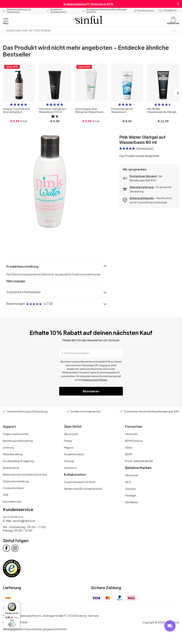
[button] (178, 3)
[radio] (11, 104)
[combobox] (87, 30)
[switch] (11, 624)
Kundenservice (146, 10)
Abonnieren (91, 391)
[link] (53, 116)
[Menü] (18, 603)
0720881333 (169, 10)
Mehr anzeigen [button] (15, 280)
